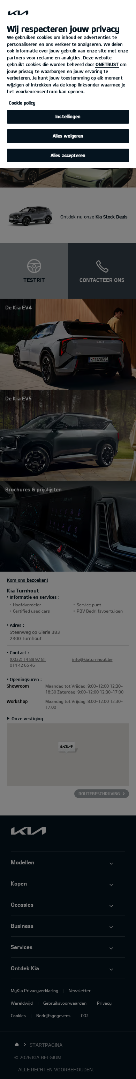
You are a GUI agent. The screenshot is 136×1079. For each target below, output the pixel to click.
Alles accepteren (68, 155)
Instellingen (68, 116)
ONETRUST (107, 64)
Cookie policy (22, 103)
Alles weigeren (68, 136)
